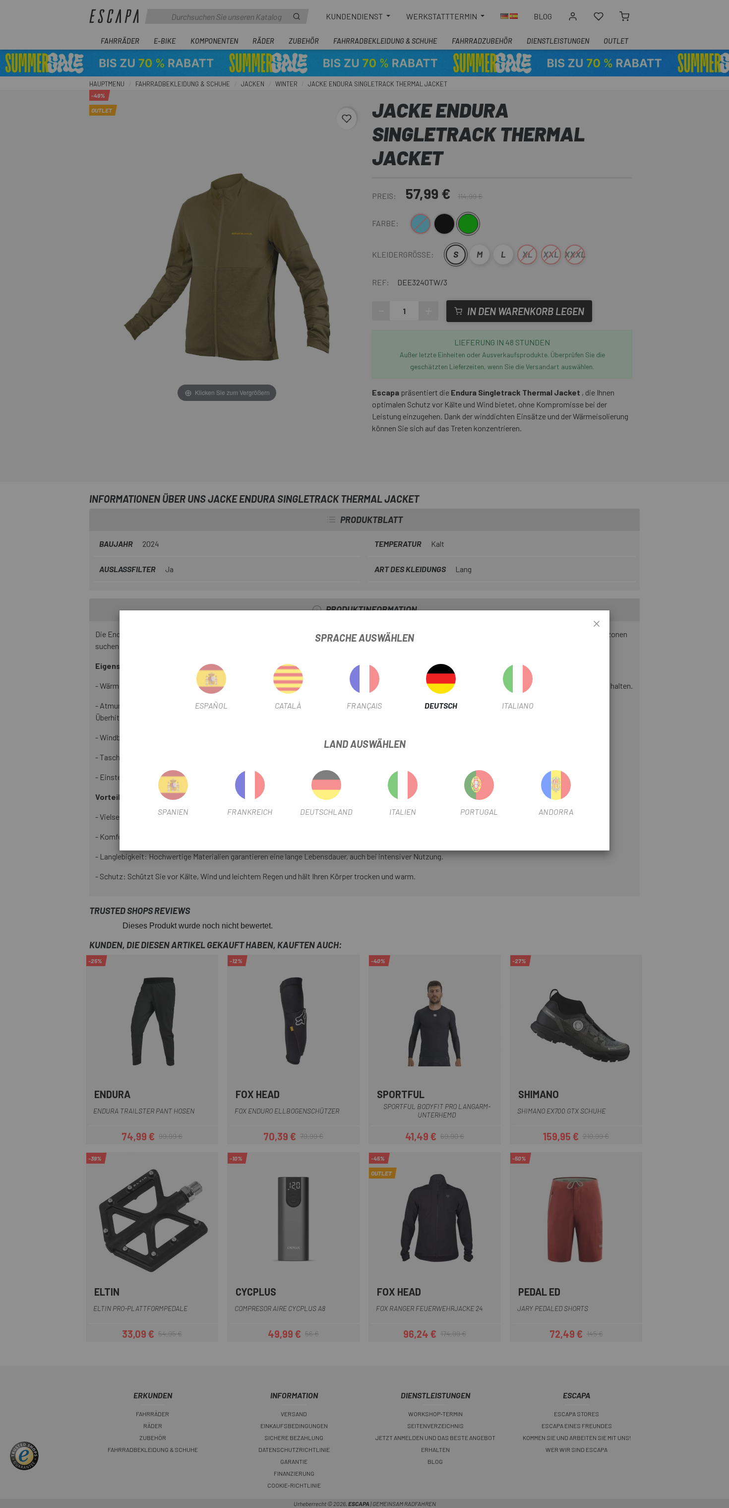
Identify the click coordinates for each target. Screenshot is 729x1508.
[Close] (597, 624)
